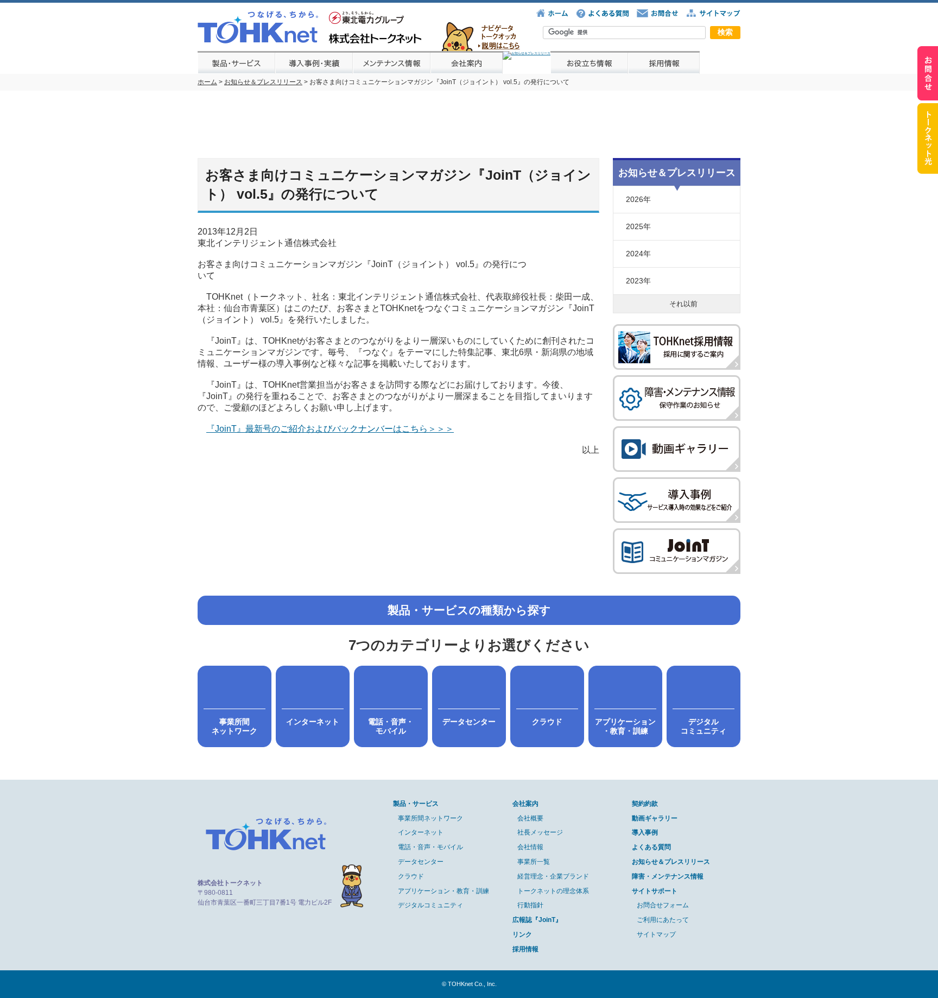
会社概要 (530, 818)
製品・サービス (416, 803)
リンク (522, 934)
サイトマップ (656, 934)
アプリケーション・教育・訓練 (443, 891)
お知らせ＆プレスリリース (263, 82)
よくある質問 (651, 847)
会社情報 (530, 847)
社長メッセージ (540, 832)
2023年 (638, 280)
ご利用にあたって (663, 920)
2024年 (638, 253)
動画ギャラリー (654, 818)
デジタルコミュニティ (430, 905)
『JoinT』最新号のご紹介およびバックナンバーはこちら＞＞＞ (330, 428)
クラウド (411, 876)
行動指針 (530, 905)
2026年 (638, 199)
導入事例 (645, 832)
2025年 (638, 226)
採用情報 (525, 949)
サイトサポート (654, 891)
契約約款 (645, 803)
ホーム (207, 82)
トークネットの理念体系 (553, 891)
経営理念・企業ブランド (553, 876)
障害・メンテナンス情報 (668, 876)
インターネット (420, 832)
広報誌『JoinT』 (537, 920)
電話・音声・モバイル (430, 847)
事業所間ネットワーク (430, 818)
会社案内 (525, 803)
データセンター (420, 862)
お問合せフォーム (663, 905)
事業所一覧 (533, 862)
